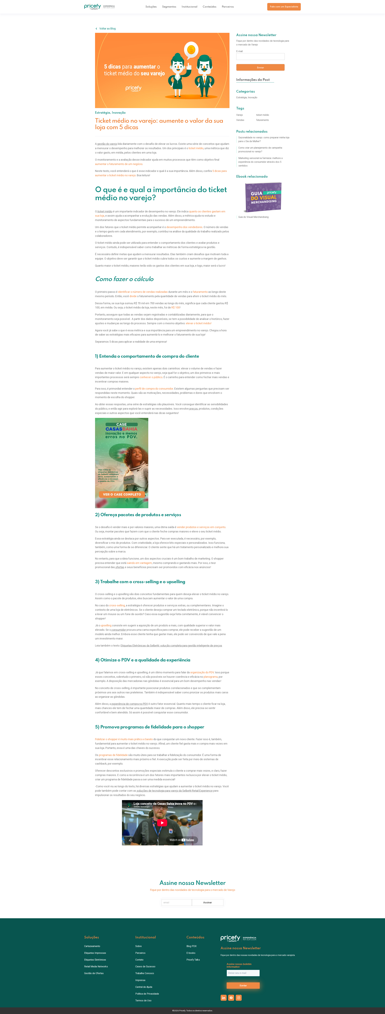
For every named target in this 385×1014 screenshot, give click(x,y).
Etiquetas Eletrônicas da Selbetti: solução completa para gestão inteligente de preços (171, 645)
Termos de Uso (143, 1000)
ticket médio (104, 211)
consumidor (118, 629)
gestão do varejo (107, 143)
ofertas (119, 567)
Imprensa (140, 980)
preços (193, 408)
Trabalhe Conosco (144, 973)
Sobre (138, 946)
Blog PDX (191, 946)
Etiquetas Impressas (95, 953)
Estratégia (102, 112)
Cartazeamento (92, 946)
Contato (139, 959)
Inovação (119, 112)
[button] (151, 7)
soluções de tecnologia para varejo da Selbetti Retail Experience (174, 790)
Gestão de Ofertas (94, 973)
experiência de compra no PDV (129, 703)
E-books (190, 953)
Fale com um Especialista (284, 7)
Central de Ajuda (143, 987)
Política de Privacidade (147, 993)
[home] (99, 6)
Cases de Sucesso (145, 966)
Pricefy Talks (193, 959)
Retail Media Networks (96, 966)
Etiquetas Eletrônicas (95, 959)
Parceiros (228, 6)
